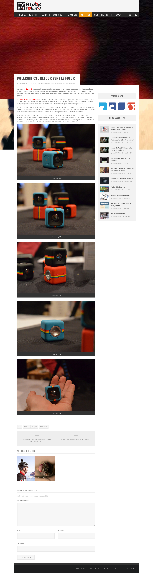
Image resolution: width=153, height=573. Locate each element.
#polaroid (43, 427)
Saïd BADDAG (23, 83)
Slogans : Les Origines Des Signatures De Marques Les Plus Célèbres (122, 128)
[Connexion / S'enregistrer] (136, 14)
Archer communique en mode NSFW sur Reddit (76, 439)
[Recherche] (130, 14)
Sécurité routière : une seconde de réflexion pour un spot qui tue (37, 440)
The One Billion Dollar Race (118, 187)
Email (61, 530)
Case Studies (59, 15)
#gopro (34, 427)
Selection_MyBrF (60, 83)
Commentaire (23, 500)
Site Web (21, 543)
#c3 (20, 427)
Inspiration (106, 15)
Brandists (72, 15)
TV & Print (34, 15)
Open (96, 15)
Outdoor (46, 15)
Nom (20, 530)
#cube (26, 427)
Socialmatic (28, 89)
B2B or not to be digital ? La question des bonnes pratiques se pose (122, 169)
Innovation (85, 15)
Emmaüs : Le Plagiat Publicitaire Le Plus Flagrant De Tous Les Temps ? (121, 149)
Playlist (119, 15)
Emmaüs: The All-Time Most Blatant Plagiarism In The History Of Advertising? (122, 139)
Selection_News (70, 83)
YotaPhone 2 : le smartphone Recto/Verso (122, 178)
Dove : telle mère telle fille (118, 213)
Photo (52, 83)
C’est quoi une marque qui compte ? (121, 195)
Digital (22, 15)
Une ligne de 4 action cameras (27, 99)
